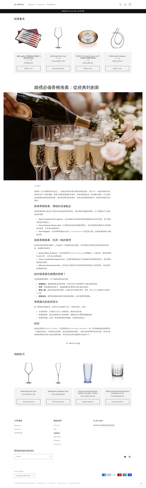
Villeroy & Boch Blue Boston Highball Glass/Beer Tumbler (88, 392)
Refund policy (41, 483)
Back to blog (74, 343)
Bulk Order (57, 437)
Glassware (17, 425)
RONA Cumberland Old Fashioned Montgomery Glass (117, 392)
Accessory (17, 429)
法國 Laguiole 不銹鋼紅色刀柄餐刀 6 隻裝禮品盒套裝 (29, 57)
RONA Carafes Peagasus (117, 56)
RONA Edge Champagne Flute (58, 391)
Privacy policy (51, 483)
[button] (120, 4)
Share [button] (38, 186)
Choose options (58, 68)
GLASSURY (21, 483)
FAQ (55, 429)
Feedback (57, 440)
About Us (57, 425)
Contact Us (57, 444)
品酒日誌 (57, 433)
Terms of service (61, 483)
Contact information (74, 483)
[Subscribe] (50, 456)
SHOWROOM (18, 433)
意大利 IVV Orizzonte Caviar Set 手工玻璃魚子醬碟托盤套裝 (88, 57)
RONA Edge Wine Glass (58, 56)
